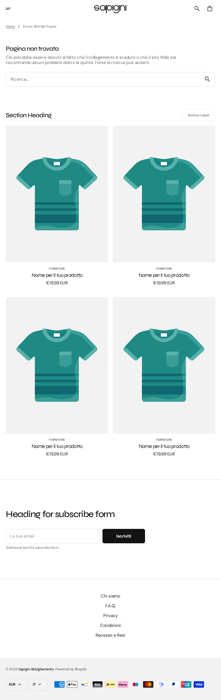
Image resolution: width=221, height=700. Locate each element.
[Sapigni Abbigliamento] (110, 8)
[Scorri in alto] (214, 693)
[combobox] (103, 79)
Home (10, 26)
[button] (12, 8)
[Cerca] (207, 79)
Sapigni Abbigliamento (36, 669)
